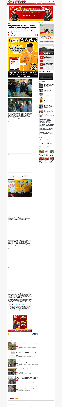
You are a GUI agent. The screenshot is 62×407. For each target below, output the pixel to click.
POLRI (40, 142)
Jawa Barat (48, 142)
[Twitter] (34, 334)
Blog (18, 401)
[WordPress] (13, 398)
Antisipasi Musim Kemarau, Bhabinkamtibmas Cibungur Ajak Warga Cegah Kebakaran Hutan (25, 361)
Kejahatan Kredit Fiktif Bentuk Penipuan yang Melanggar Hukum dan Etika (48, 64)
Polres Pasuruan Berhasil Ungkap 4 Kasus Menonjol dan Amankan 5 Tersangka (49, 111)
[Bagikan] (37, 35)
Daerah (40, 140)
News (9, 23)
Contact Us (40, 401)
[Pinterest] (12, 398)
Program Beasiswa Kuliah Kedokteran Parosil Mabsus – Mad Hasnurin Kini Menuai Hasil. (48, 57)
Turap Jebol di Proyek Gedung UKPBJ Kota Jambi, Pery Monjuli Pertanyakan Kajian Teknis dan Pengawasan (27, 387)
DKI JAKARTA (41, 143)
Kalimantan (48, 146)
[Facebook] (32, 334)
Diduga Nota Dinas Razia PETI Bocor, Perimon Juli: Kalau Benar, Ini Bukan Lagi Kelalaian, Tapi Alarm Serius (27, 353)
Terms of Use (35, 401)
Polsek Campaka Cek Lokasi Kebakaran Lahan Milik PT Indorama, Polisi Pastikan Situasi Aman (27, 344)
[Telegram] (36, 334)
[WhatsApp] (37, 334)
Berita (17, 346)
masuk (13, 338)
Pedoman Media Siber (28, 401)
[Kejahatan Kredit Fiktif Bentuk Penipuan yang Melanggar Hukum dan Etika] (41, 101)
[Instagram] (15, 398)
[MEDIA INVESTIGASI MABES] (17, 1)
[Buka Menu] (53, 1)
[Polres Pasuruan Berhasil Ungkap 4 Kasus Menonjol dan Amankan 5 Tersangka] (41, 111)
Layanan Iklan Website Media (48, 401)
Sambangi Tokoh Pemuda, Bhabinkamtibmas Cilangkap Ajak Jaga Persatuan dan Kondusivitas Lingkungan (26, 370)
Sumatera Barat (49, 143)
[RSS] (17, 398)
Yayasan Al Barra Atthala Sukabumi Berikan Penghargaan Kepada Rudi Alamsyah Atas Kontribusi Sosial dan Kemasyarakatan (48, 60)
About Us (14, 401)
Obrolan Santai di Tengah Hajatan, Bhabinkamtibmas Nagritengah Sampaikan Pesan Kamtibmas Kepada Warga (27, 378)
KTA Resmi (9, 403)
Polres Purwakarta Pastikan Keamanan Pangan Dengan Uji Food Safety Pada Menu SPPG (48, 67)
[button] (49, 1)
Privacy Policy (10, 401)
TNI (47, 140)
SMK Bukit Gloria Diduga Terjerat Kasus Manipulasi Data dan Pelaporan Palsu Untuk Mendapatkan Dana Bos (49, 85)
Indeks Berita (22, 401)
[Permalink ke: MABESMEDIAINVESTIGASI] (9, 35)
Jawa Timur (41, 146)
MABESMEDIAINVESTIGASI (18, 304)
